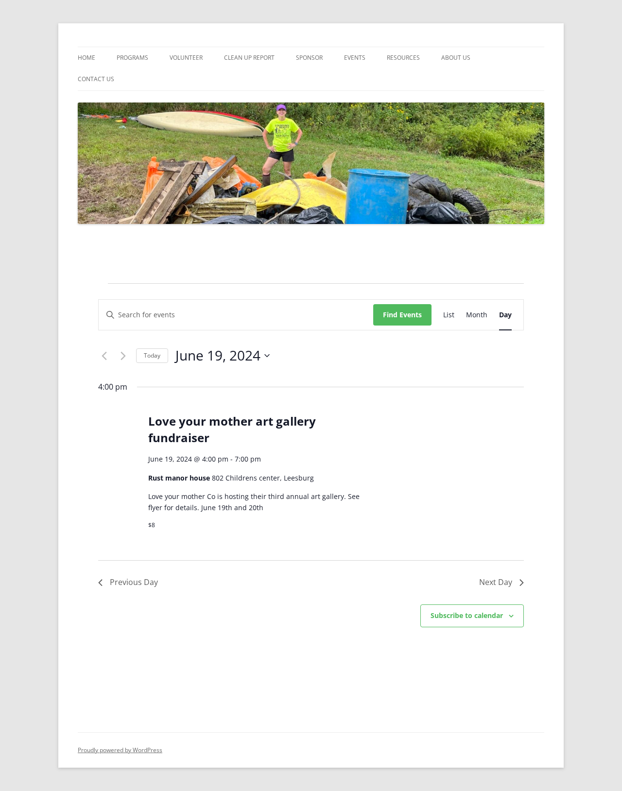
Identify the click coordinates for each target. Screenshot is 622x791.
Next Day (495, 582)
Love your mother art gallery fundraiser (232, 429)
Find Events (402, 314)
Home (86, 57)
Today (152, 355)
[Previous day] (104, 355)
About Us (455, 57)
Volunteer (186, 57)
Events (354, 57)
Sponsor (309, 57)
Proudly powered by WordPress (120, 750)
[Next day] (123, 355)
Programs (132, 57)
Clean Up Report (249, 57)
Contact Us (96, 79)
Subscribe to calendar (467, 615)
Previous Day (134, 582)
